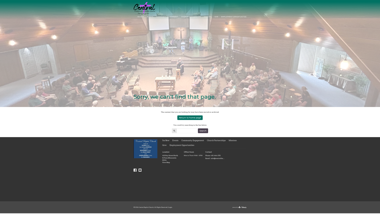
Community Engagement (167, 17)
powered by (238, 209)
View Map (166, 162)
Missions (208, 17)
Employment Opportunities (233, 17)
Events (150, 17)
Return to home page (190, 118)
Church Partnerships (191, 17)
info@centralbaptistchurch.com (218, 158)
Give (216, 17)
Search (203, 131)
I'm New (140, 17)
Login (170, 207)
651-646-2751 (216, 155)
